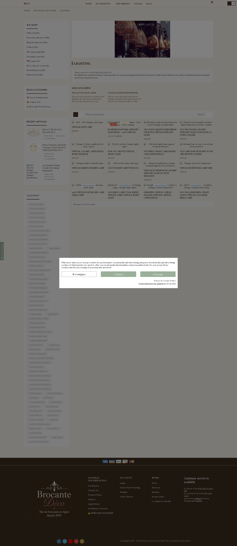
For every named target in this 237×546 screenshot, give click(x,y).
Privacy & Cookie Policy (165, 280)
